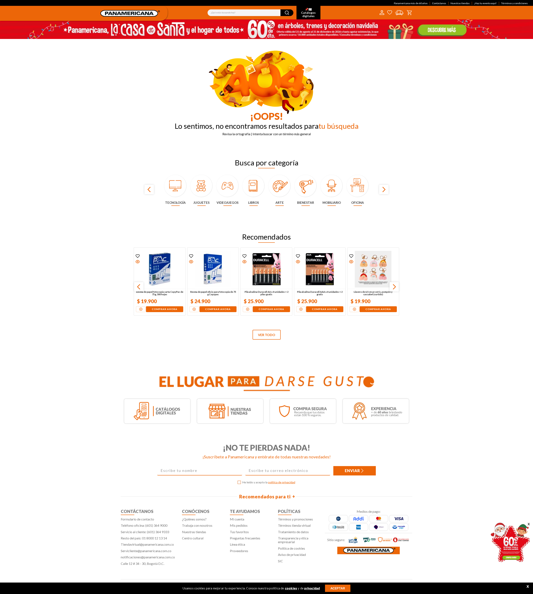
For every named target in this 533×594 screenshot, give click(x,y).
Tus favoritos (239, 532)
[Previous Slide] (149, 189)
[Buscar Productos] (287, 12)
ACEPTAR (337, 588)
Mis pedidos (239, 525)
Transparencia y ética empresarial (293, 540)
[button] (138, 261)
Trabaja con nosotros (197, 525)
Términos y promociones (295, 519)
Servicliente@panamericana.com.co (146, 551)
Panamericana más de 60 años (411, 3)
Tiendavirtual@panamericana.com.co (147, 544)
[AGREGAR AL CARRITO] (141, 309)
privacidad (312, 588)
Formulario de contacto (137, 519)
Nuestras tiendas (460, 3)
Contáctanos (439, 3)
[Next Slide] (384, 189)
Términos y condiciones (514, 3)
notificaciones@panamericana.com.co (148, 557)
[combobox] (250, 12)
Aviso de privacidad (292, 554)
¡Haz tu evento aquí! (485, 3)
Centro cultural (192, 538)
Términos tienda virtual (294, 525)
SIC (280, 561)
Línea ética (237, 544)
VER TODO (266, 335)
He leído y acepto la (268, 482)
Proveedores (239, 551)
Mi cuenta (237, 519)
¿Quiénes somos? (194, 519)
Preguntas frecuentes (245, 538)
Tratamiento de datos (293, 532)
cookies (291, 588)
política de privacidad (281, 482)
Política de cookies (291, 548)
